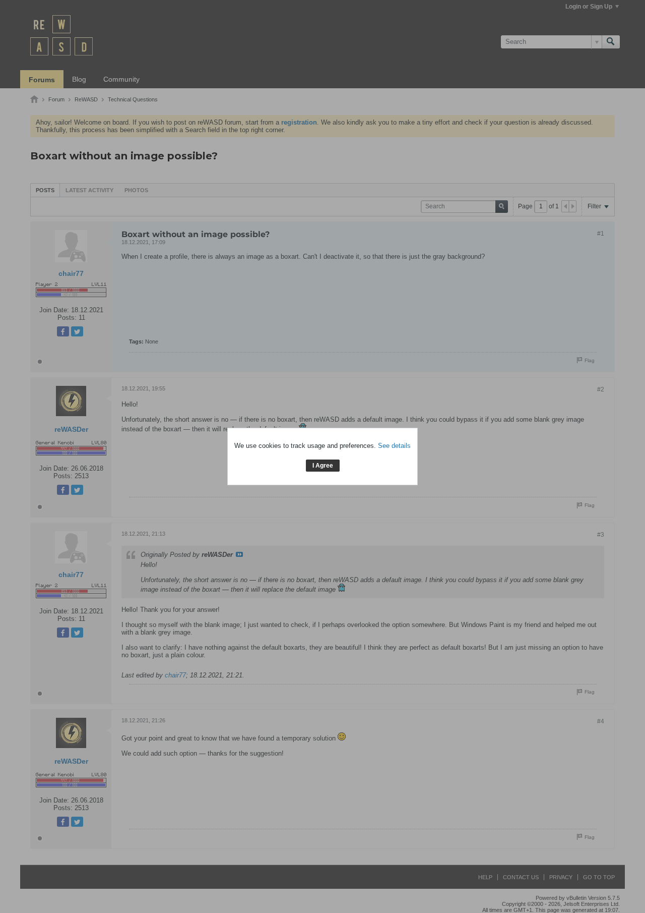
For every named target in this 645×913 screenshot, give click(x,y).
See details (394, 445)
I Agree (322, 465)
